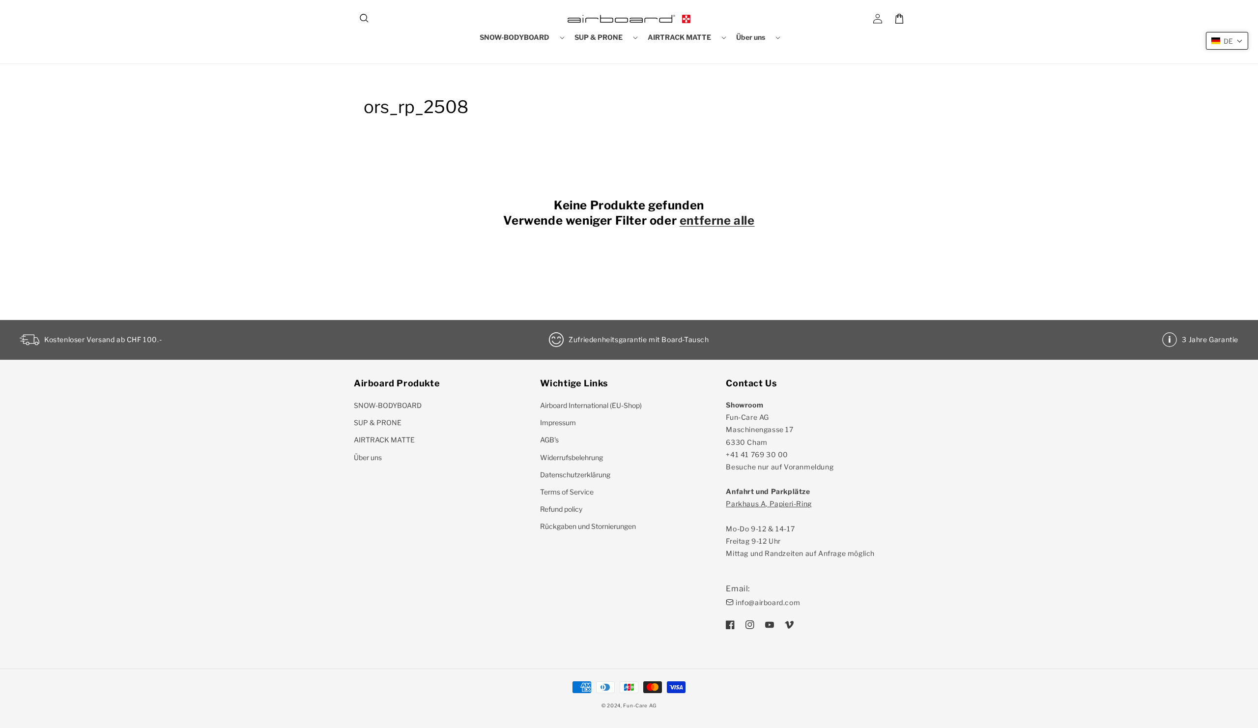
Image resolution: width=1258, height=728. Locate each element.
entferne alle (717, 220)
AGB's (549, 440)
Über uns (368, 457)
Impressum (558, 422)
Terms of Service (567, 492)
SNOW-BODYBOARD (388, 405)
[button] (364, 19)
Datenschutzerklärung (575, 474)
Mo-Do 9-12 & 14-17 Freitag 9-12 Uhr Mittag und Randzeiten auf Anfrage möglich (800, 528)
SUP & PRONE (377, 422)
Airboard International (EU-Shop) (591, 405)
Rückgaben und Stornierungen (588, 526)
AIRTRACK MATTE (384, 440)
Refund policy (561, 509)
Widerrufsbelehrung (571, 457)
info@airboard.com (768, 602)
